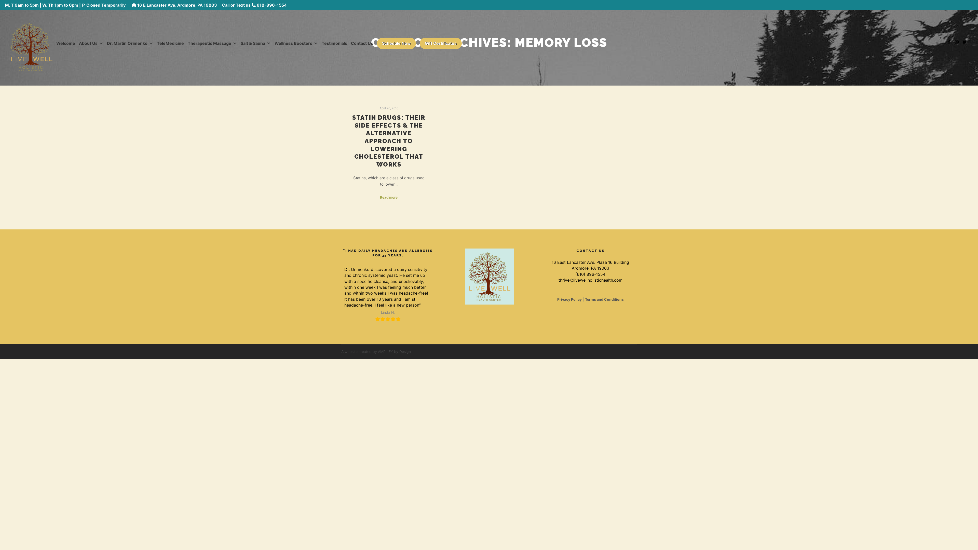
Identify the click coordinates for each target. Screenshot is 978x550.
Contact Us (362, 43)
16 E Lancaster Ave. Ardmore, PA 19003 (177, 5)
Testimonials (334, 43)
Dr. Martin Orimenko (127, 43)
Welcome (65, 43)
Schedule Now (396, 43)
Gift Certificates (441, 43)
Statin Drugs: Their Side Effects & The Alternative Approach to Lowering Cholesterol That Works (388, 141)
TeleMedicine (170, 43)
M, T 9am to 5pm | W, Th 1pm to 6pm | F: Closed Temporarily (66, 5)
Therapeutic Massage (209, 43)
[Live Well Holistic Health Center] (31, 42)
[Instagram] (957, 42)
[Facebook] (949, 42)
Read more (389, 197)
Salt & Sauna (253, 43)
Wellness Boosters (293, 43)
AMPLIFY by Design (394, 351)
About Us (88, 43)
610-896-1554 (272, 5)
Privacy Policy (569, 299)
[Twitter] (964, 42)
